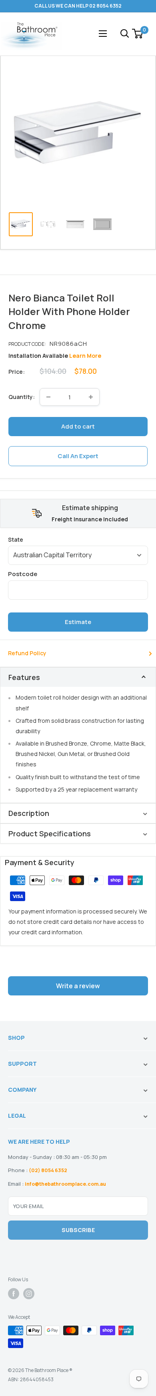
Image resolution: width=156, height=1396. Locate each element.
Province (78, 539)
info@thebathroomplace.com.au (65, 1184)
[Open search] (124, 33)
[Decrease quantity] (48, 397)
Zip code (78, 574)
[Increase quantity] (90, 397)
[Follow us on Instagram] (28, 1293)
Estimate (78, 622)
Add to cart (78, 426)
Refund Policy (27, 653)
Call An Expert (78, 456)
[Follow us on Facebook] (13, 1293)
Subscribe (78, 1230)
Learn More (85, 355)
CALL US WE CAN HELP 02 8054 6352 (78, 5)
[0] (138, 33)
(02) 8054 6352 (48, 1170)
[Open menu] (103, 33)
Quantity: (21, 397)
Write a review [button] (78, 985)
